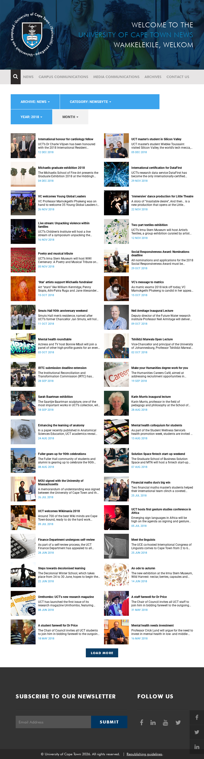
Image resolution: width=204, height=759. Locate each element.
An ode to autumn (143, 568)
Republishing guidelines (144, 754)
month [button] (69, 117)
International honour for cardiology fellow (65, 139)
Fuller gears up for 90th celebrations (62, 454)
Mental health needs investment (152, 625)
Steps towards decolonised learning (61, 568)
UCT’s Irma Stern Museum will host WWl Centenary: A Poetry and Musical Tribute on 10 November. (67, 260)
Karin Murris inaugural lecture (151, 397)
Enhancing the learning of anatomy (61, 425)
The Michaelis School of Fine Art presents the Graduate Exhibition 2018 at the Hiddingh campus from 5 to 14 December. (68, 174)
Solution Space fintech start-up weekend (158, 454)
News (28, 77)
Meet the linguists (143, 539)
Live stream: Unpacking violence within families (64, 225)
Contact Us (177, 77)
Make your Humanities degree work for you (159, 368)
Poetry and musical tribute (55, 253)
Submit (109, 721)
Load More (102, 653)
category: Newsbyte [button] (89, 102)
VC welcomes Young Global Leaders (62, 196)
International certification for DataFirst (156, 168)
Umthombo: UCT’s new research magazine (66, 597)
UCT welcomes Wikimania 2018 (59, 511)
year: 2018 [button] (30, 117)
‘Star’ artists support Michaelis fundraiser (65, 282)
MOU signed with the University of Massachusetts (60, 482)
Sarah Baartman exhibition (55, 397)
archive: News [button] (34, 102)
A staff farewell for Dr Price (149, 597)
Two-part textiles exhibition (149, 225)
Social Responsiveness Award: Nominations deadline (160, 253)
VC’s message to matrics (147, 282)
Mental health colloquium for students (156, 425)
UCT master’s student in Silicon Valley (156, 139)
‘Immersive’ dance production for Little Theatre (162, 196)
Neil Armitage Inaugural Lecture (152, 311)
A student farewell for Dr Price (58, 625)
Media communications (116, 77)
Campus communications (63, 77)
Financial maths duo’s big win (150, 482)
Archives (153, 77)
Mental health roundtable (54, 339)
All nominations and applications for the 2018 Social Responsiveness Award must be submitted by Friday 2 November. (162, 262)
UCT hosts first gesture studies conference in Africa (161, 511)
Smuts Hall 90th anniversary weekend (63, 311)
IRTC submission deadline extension (62, 368)
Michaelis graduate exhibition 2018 (61, 168)
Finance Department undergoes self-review (66, 539)
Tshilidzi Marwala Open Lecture (152, 339)
